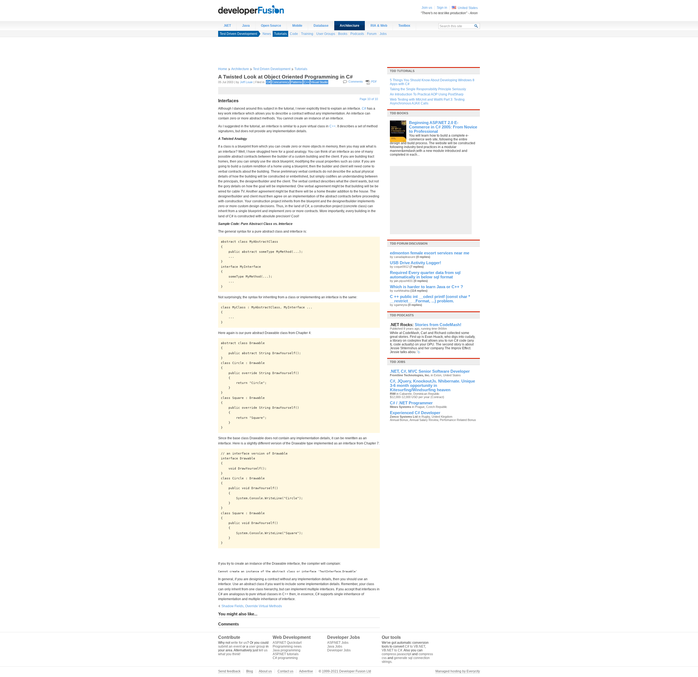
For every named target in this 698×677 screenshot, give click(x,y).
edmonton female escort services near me (429, 253)
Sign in (442, 8)
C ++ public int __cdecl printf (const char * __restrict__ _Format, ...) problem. (430, 298)
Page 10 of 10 (369, 99)
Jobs (383, 34)
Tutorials (280, 34)
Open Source (271, 26)
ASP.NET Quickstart (287, 643)
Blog (249, 671)
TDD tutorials (402, 71)
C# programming (285, 658)
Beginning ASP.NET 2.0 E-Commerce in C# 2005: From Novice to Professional (443, 127)
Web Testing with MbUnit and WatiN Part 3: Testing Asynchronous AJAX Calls (427, 101)
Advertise (306, 671)
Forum (372, 34)
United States (468, 8)
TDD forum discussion (409, 243)
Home (222, 69)
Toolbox (404, 26)
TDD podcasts (402, 315)
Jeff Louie (246, 82)
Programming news (287, 646)
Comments (355, 81)
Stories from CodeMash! (438, 325)
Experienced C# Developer (415, 413)
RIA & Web (379, 26)
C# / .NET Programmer (411, 403)
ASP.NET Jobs (337, 643)
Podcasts (357, 34)
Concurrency (280, 82)
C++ (306, 82)
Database (321, 26)
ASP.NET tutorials (286, 654)
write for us (239, 643)
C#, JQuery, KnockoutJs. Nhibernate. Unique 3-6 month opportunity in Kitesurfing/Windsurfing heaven (432, 385)
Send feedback (229, 671)
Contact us (285, 671)
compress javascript (396, 654)
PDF (374, 81)
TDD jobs (397, 361)
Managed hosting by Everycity (457, 671)
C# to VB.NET (415, 646)
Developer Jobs (339, 650)
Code (294, 34)
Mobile (297, 26)
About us (265, 671)
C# (268, 82)
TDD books (399, 113)
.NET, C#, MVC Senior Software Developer (430, 371)
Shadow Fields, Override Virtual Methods (251, 606)
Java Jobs (334, 646)
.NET (227, 26)
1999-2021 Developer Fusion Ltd (346, 671)
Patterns (296, 82)
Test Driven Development (238, 34)
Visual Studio (319, 82)
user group (257, 646)
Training (307, 34)
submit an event (230, 646)
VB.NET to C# (392, 650)
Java (246, 26)
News (267, 34)
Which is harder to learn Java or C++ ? (426, 287)
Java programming (286, 650)
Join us (427, 8)
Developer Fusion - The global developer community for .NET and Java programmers (264, 10)
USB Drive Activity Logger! (415, 263)
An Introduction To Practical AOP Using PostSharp (427, 94)
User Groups (325, 34)
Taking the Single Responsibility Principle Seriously (428, 89)
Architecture (349, 26)
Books (342, 34)
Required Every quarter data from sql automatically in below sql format (425, 274)
